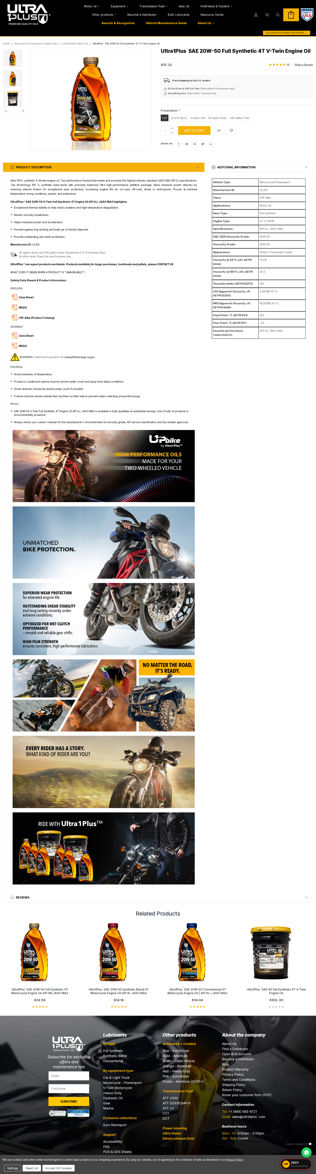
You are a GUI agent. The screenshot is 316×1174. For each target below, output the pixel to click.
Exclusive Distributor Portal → (286, 33)
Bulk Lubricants (178, 14)
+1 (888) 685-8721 (239, 1111)
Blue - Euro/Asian (176, 1051)
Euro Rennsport (115, 1125)
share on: (167, 143)
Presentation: (170, 110)
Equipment (118, 6)
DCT (166, 1118)
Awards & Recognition (118, 23)
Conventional (113, 1061)
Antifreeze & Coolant (214, 6)
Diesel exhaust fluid (178, 1138)
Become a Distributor (142, 14)
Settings (12, 1168)
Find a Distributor (235, 1049)
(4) (288, 64)
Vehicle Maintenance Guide (166, 23)
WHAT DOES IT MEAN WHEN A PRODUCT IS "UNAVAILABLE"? (47, 272)
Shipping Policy (233, 1085)
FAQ (106, 1147)
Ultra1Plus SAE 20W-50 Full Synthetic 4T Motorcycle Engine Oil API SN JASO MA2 (39, 991)
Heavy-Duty (112, 1093)
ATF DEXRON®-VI (177, 1103)
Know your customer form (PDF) (247, 1095)
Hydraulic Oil (113, 1098)
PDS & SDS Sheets (117, 1152)
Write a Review (304, 64)
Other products (102, 14)
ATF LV (168, 1108)
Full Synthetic (113, 1051)
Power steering (175, 1128)
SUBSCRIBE (69, 1101)
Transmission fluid (151, 6)
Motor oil (90, 6)
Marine (108, 1108)
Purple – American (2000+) (183, 1081)
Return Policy (232, 1090)
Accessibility (112, 1141)
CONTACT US (165, 264)
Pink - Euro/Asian (176, 1076)
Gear (106, 1103)
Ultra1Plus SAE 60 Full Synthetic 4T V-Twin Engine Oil (276, 991)
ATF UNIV (170, 1098)
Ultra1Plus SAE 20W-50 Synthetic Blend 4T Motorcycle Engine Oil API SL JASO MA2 (119, 991)
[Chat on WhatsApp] (306, 1152)
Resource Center (212, 14)
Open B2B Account (236, 1054)
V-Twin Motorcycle (117, 1088)
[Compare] (267, 15)
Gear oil (183, 6)
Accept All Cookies (58, 1168)
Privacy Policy (233, 1074)
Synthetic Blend (115, 1056)
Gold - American (175, 1056)
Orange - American (177, 1066)
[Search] (278, 15)
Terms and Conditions (238, 1080)
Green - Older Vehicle (179, 1061)
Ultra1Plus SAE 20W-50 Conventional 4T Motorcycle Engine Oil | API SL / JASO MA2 (197, 991)
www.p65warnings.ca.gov (79, 357)
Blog (225, 1064)
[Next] (23, 111)
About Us (204, 23)
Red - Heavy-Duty (176, 1071)
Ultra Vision (172, 1133)
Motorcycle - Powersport (122, 1083)
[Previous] (6, 111)
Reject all (32, 1168)
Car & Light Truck (116, 1078)
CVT (166, 1113)
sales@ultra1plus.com (243, 1116)
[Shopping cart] (291, 14)
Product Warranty (235, 1069)
